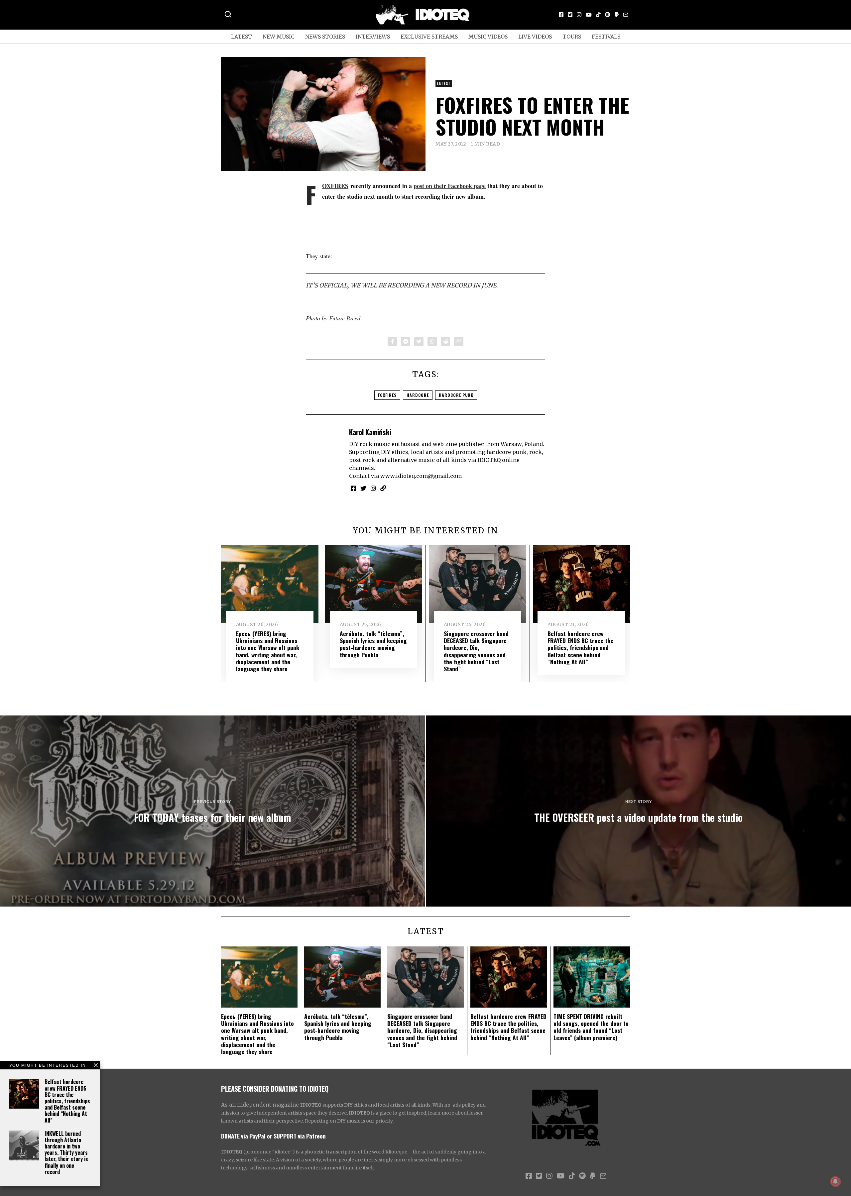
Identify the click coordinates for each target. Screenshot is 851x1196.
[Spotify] (607, 15)
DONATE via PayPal (243, 1136)
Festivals (606, 36)
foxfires (387, 395)
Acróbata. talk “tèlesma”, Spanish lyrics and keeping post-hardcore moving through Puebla (373, 644)
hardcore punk (456, 395)
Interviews (373, 36)
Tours (571, 36)
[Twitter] (570, 15)
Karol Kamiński (370, 432)
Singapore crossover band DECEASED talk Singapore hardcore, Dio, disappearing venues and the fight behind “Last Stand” (476, 651)
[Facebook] (561, 15)
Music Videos (488, 36)
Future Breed (344, 318)
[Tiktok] (598, 15)
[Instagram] (579, 15)
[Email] (625, 15)
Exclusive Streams (429, 36)
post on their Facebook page (450, 185)
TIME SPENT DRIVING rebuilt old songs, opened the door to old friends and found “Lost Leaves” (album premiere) (591, 1026)
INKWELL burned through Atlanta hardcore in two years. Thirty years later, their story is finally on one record (66, 1153)
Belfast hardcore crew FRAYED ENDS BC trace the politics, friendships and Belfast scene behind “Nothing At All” (67, 1101)
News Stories (325, 36)
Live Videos (535, 36)
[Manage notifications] (835, 1181)
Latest (241, 36)
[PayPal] (616, 15)
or (270, 1136)
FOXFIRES (335, 185)
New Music (279, 36)
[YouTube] (588, 15)
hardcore (418, 395)
